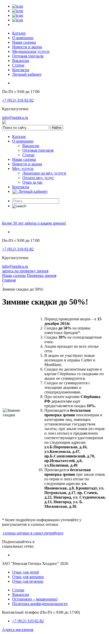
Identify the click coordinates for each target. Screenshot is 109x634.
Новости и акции (27, 47)
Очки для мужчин (27, 581)
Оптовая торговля (27, 56)
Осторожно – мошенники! (35, 599)
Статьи (18, 65)
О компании (22, 38)
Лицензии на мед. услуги (44, 173)
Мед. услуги (22, 168)
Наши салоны (24, 42)
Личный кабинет (27, 74)
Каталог (19, 33)
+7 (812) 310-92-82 (18, 100)
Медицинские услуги (30, 51)
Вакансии (20, 60)
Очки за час (32, 182)
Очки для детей (25, 572)
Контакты (20, 70)
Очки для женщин (28, 577)
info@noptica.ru (15, 117)
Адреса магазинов (17, 629)
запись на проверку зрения (25, 271)
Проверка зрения (41, 275)
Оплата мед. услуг (38, 178)
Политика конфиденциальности (40, 603)
